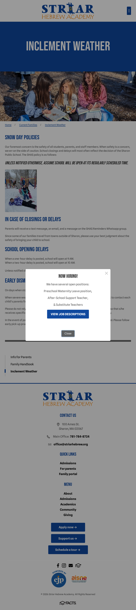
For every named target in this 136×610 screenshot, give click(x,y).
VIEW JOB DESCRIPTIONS (68, 314)
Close (68, 333)
